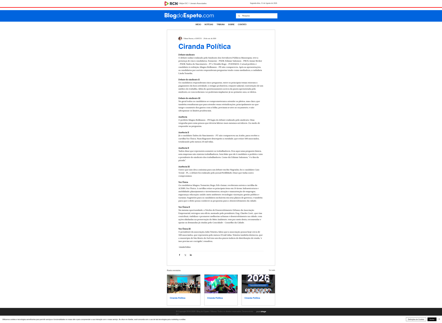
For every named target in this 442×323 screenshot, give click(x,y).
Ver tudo (272, 270)
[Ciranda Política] (183, 284)
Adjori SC (184, 3)
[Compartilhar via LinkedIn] (191, 255)
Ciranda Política (184, 247)
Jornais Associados (198, 3)
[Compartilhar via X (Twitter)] (185, 255)
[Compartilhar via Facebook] (179, 255)
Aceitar (432, 319)
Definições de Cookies (416, 319)
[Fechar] (439, 319)
